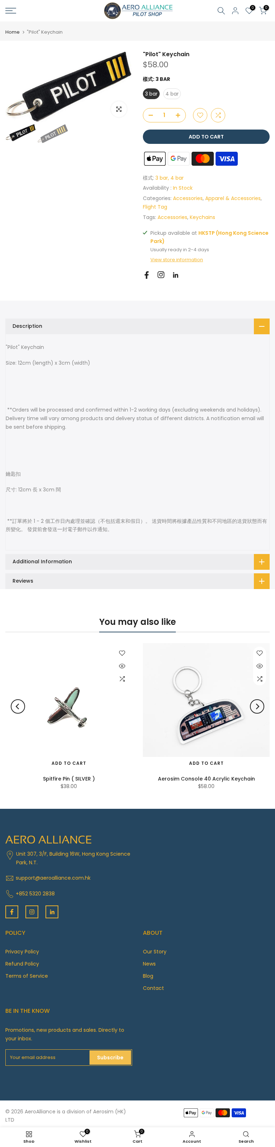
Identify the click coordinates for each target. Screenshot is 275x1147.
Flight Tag (155, 206)
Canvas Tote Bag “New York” (206, 778)
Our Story (155, 951)
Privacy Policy (22, 951)
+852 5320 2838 (35, 893)
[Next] (257, 706)
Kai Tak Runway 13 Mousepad (69, 778)
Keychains (202, 217)
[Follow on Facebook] (146, 275)
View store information (176, 260)
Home (12, 32)
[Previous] (18, 706)
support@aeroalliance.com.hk (53, 877)
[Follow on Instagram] (161, 274)
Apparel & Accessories (233, 198)
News (149, 963)
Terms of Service (26, 976)
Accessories (188, 198)
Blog (148, 976)
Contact (153, 988)
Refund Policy (22, 963)
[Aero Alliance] (137, 10)
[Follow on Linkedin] (175, 275)
